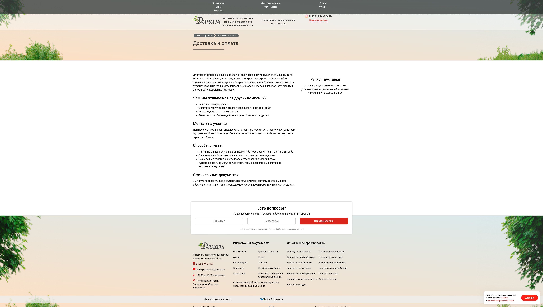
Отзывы (323, 7)
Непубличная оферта (269, 268)
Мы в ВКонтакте (273, 299)
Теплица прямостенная (331, 257)
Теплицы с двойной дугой (301, 257)
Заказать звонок (318, 20)
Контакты (218, 11)
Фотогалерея (270, 7)
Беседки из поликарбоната (333, 268)
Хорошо (529, 297)
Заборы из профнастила (299, 262)
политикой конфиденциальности (500, 301)
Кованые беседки (296, 284)
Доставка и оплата (270, 3)
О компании (218, 3)
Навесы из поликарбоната (301, 273)
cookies (504, 298)
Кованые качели (327, 279)
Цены (218, 7)
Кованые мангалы (328, 273)
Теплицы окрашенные (299, 251)
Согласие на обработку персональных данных (245, 284)
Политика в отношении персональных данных (270, 275)
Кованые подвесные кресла (302, 279)
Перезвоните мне (323, 221)
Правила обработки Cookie (268, 284)
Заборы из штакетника (299, 268)
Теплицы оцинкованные (332, 251)
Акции (323, 3)
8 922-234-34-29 (320, 16)
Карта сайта (239, 273)
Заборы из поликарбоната (332, 262)
